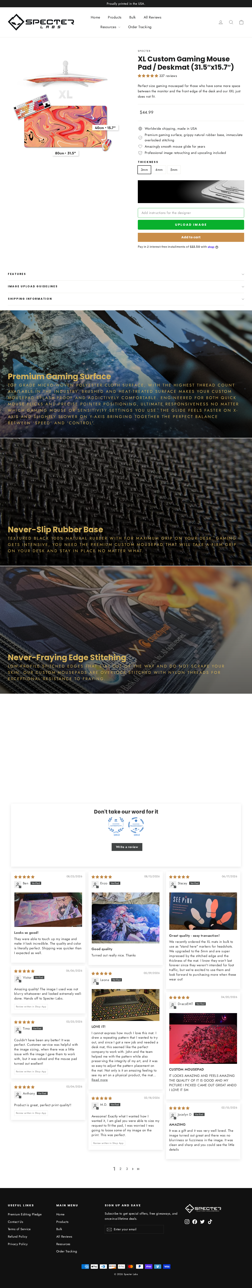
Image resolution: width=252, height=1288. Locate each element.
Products (114, 17)
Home (95, 17)
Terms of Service (19, 1229)
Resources (108, 27)
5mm (174, 169)
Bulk (132, 17)
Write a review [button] (127, 847)
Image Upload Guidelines (33, 286)
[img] (24, 877)
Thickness (148, 162)
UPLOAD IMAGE (191, 224)
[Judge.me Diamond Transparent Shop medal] (136, 825)
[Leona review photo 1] (126, 1005)
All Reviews (152, 17)
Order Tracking (140, 27)
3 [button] (127, 1168)
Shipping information (30, 299)
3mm (144, 169)
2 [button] (120, 1168)
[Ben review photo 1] (48, 909)
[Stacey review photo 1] (203, 911)
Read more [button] (100, 1079)
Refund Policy (17, 1236)
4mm (159, 169)
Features (17, 274)
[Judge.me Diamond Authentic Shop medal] (116, 825)
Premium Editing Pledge (25, 1214)
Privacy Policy (18, 1244)
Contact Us (15, 1222)
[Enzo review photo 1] (126, 918)
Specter (144, 51)
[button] (148, 75)
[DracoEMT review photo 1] (203, 1038)
